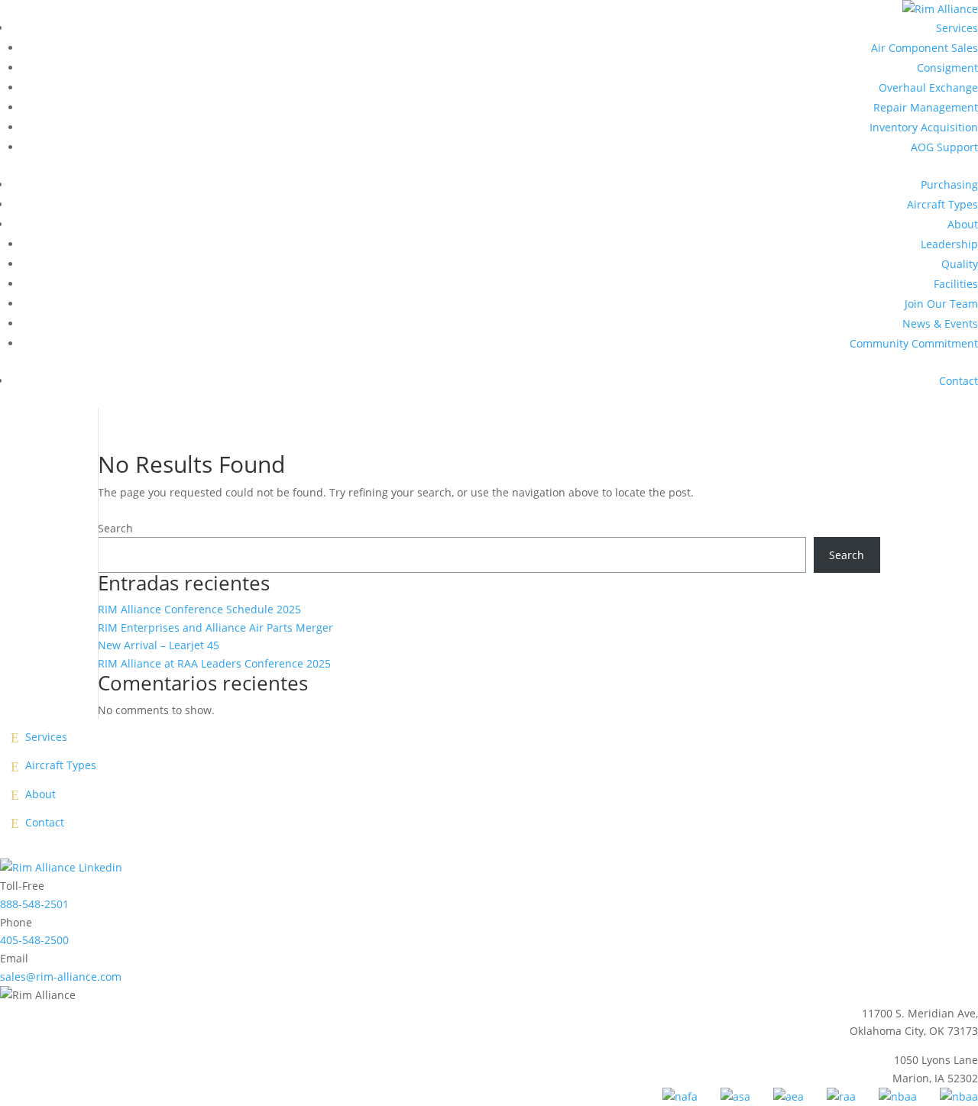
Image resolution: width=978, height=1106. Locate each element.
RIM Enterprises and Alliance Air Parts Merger (215, 627)
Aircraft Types (942, 204)
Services (957, 28)
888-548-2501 (34, 904)
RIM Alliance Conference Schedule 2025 (199, 609)
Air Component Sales (924, 47)
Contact (958, 381)
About (962, 224)
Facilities (956, 283)
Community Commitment (914, 343)
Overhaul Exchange (928, 87)
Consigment (947, 67)
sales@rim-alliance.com (60, 976)
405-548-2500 (34, 940)
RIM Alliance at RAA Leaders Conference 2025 (214, 663)
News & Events (940, 323)
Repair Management (925, 107)
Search (115, 528)
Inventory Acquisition (924, 127)
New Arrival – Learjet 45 (158, 645)
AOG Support (944, 147)
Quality (959, 264)
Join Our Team (941, 303)
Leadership (949, 244)
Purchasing (949, 184)
